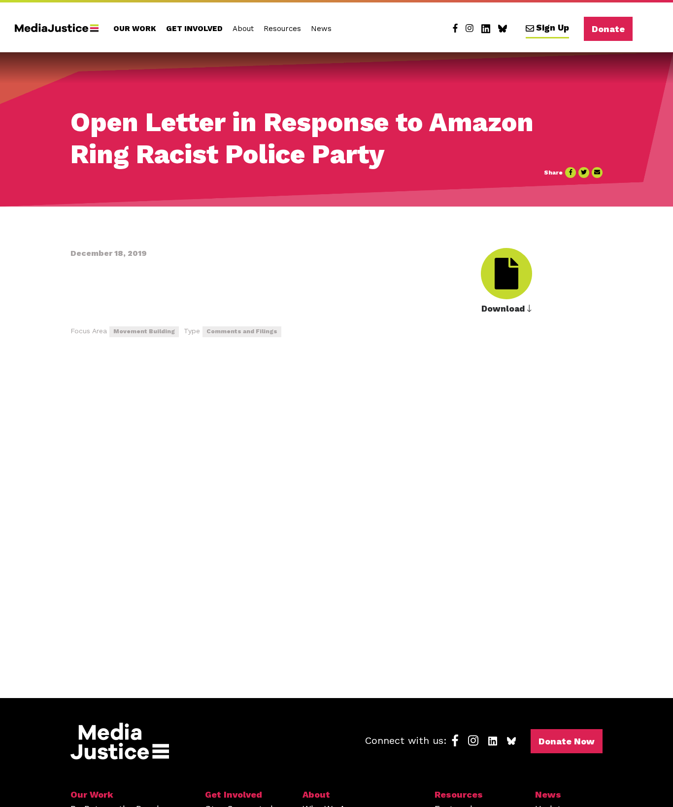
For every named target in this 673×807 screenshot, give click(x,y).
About (243, 28)
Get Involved (194, 28)
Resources (282, 28)
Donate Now (566, 741)
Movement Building (144, 331)
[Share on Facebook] (570, 172)
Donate (608, 29)
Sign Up (552, 28)
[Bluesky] (502, 28)
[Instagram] (469, 28)
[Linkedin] (485, 28)
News (321, 28)
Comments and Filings (241, 331)
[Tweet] (583, 172)
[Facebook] (455, 28)
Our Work (134, 28)
